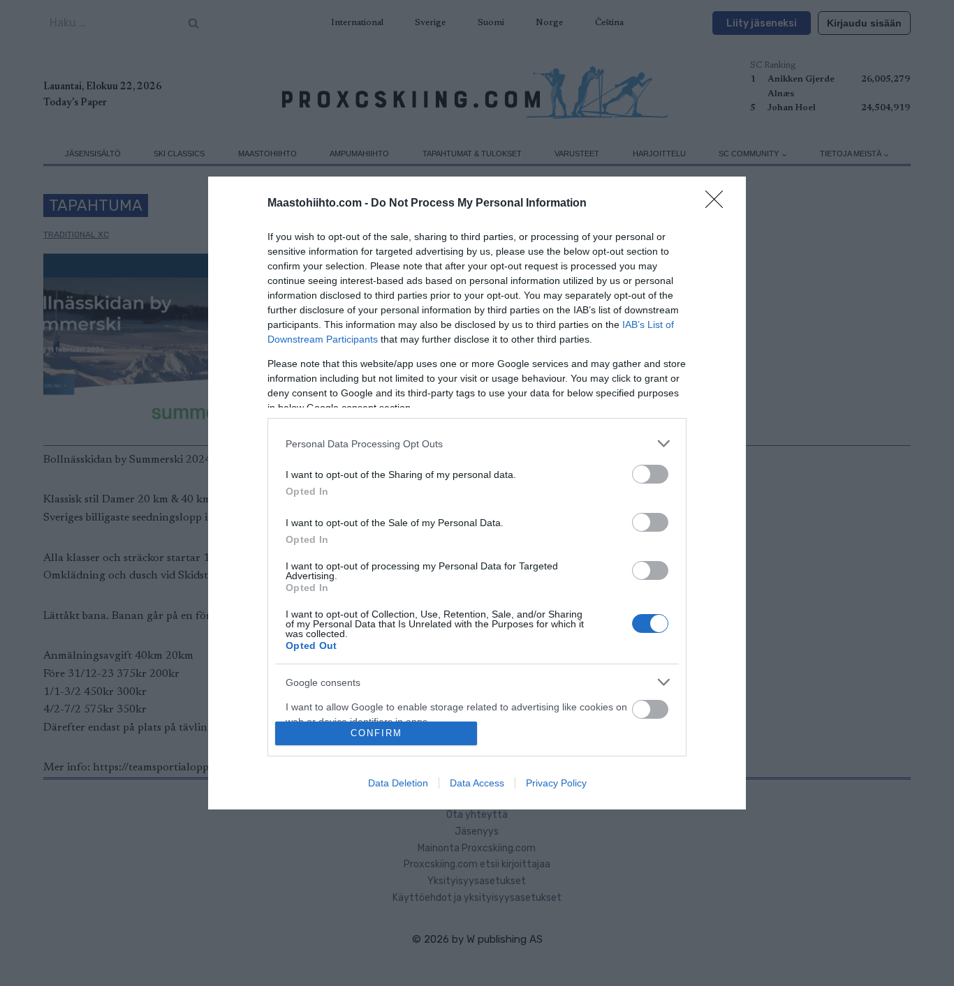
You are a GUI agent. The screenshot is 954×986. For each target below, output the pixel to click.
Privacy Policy (556, 783)
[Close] (718, 204)
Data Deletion (398, 783)
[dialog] (477, 493)
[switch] (650, 474)
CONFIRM (376, 733)
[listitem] (477, 443)
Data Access (477, 783)
